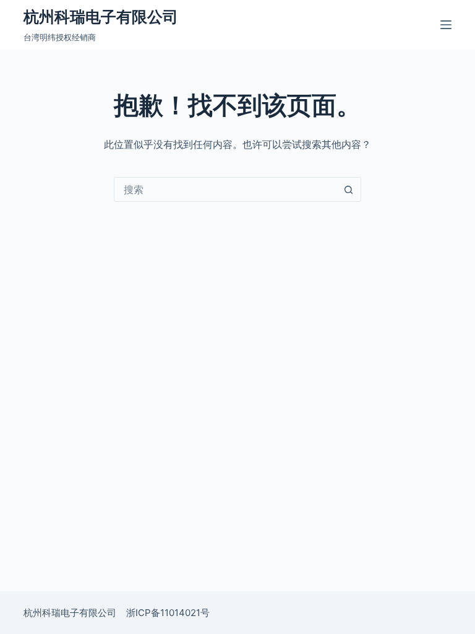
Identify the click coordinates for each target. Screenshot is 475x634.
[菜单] (445, 24)
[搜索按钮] (348, 189)
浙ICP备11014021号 (168, 613)
